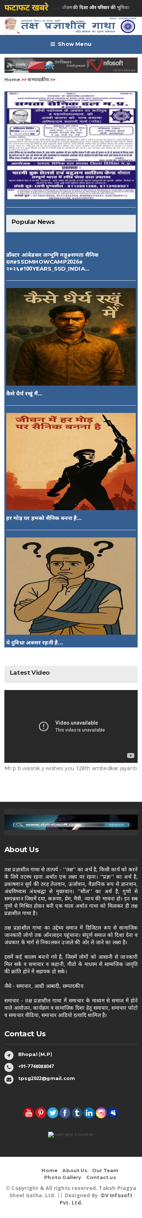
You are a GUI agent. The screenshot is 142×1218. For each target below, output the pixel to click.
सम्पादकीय (38, 80)
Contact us (101, 1178)
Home (12, 80)
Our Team (105, 1171)
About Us (74, 1171)
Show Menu (74, 44)
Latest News (73, 8)
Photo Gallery (63, 1178)
